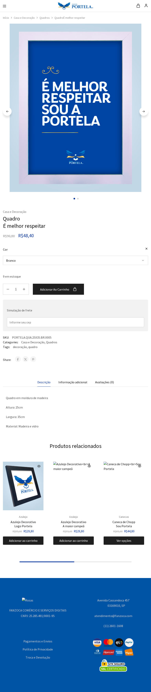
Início (6, 17)
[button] (23, 540)
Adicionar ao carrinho (55, 289)
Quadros (45, 17)
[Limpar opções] (146, 249)
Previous (7, 111)
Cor (5, 249)
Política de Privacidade (38, 649)
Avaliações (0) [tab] (104, 382)
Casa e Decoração (24, 17)
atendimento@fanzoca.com (113, 616)
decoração (20, 347)
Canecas (124, 517)
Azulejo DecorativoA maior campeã (73, 524)
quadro (33, 347)
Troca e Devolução (38, 657)
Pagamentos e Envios (37, 641)
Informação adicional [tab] (72, 382)
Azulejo (23, 517)
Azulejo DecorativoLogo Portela (23, 524)
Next (143, 111)
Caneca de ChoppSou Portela (123, 524)
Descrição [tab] (44, 382)
